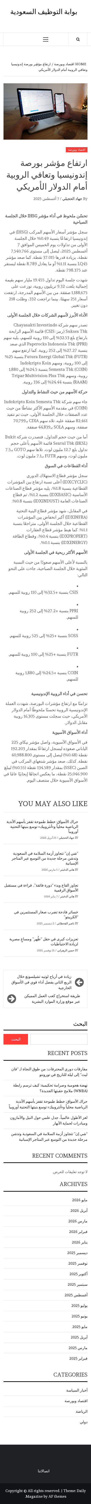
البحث (80, 1023)
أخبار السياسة (77, 1390)
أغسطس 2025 (76, 1295)
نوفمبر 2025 (78, 1263)
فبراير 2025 (78, 1358)
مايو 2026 (80, 1200)
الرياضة (82, 1411)
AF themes (57, 1496)
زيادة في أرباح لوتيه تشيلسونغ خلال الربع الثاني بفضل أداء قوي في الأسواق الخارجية (41, 982)
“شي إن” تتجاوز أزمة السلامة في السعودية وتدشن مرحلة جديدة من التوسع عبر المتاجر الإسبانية (45, 858)
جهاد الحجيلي (71, 198)
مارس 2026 (78, 1221)
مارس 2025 (78, 1348)
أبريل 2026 (79, 1210)
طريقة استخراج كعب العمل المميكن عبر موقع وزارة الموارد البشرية (52, 999)
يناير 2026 (80, 1242)
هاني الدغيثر (67, 869)
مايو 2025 (80, 1326)
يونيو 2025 (80, 1316)
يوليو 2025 (79, 1305)
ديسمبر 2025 (77, 1253)
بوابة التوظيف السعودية (43, 12)
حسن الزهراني (65, 950)
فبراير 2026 (78, 1231)
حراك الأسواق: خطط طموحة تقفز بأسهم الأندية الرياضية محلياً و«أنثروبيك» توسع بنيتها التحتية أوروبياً (42, 826)
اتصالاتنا (43, 1471)
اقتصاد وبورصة (76, 149)
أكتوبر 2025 (79, 1274)
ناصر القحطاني (65, 923)
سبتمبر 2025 (78, 1284)
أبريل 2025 (79, 1337)
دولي (84, 1422)
